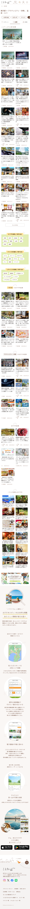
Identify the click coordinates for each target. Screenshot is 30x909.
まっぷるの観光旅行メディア (9, 894)
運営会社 (18, 891)
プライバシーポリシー (8, 888)
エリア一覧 (21, 897)
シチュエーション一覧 (15, 900)
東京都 (5, 6)
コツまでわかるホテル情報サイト (10, 897)
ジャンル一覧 (6, 900)
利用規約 (16, 888)
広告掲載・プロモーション (9, 891)
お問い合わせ (23, 888)
